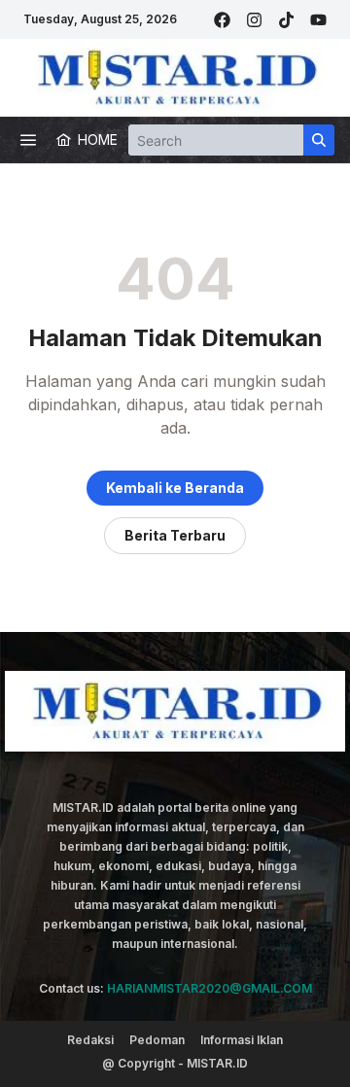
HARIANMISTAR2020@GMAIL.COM (209, 988)
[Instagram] (254, 20)
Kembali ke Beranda (175, 487)
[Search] (318, 140)
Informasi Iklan (241, 1040)
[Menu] (28, 140)
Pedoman (157, 1040)
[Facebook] (222, 20)
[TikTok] (286, 20)
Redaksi (90, 1040)
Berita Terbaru (175, 535)
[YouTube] (318, 20)
